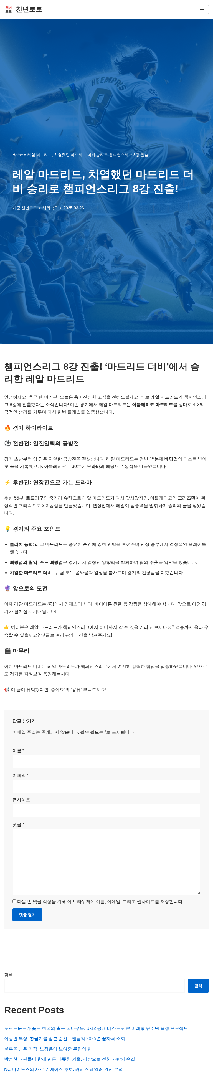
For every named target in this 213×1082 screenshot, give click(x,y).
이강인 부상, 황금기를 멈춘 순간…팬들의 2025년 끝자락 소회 (64, 1038)
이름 (18, 750)
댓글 (18, 824)
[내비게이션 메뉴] (202, 9)
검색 (8, 974)
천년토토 (29, 208)
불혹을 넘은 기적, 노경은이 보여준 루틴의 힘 (48, 1048)
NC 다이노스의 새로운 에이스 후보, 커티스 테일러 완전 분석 (63, 1069)
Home (17, 155)
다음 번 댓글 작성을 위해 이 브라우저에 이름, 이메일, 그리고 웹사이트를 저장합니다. (100, 901)
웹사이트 (21, 799)
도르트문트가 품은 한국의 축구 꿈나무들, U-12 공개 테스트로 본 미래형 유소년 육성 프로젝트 (96, 1028)
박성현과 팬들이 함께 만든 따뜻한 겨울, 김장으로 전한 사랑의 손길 (69, 1059)
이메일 (20, 775)
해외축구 (50, 208)
